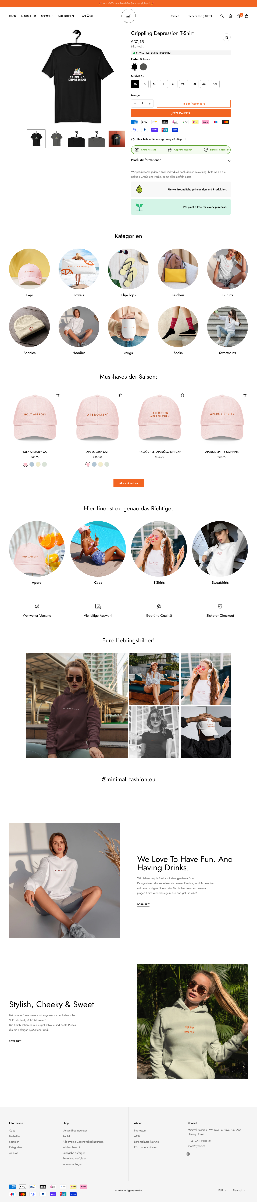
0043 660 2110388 (200, 1141)
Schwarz (134, 66)
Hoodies (79, 353)
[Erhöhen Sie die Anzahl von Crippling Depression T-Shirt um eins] (149, 104)
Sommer (46, 16)
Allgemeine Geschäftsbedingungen (83, 1142)
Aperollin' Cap (97, 452)
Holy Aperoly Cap (35, 452)
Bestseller (28, 16)
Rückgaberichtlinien (145, 1147)
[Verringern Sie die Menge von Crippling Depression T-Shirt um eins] (135, 104)
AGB (137, 1136)
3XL (194, 84)
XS (135, 84)
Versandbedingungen (75, 1131)
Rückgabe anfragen (74, 1153)
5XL (215, 84)
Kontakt (67, 1136)
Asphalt (143, 66)
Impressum (140, 1131)
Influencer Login (72, 1164)
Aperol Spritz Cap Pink (222, 452)
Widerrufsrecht (71, 1147)
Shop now (143, 904)
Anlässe (88, 16)
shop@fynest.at (196, 1146)
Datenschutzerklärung (146, 1142)
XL (173, 84)
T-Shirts (227, 295)
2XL (183, 84)
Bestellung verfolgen (74, 1158)
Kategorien (66, 16)
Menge (135, 95)
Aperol (37, 582)
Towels (79, 295)
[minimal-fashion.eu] (128, 16)
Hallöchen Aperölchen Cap (159, 452)
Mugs (128, 353)
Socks (178, 353)
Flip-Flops (128, 295)
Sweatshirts (227, 353)
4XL (204, 84)
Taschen (178, 295)
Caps (12, 16)
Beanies (29, 353)
